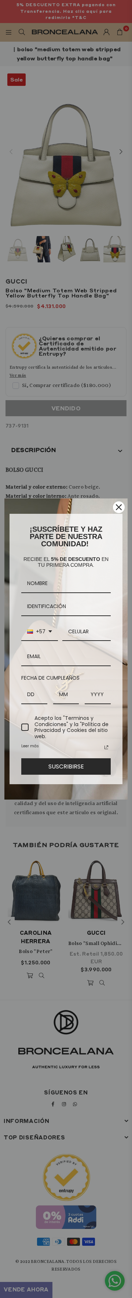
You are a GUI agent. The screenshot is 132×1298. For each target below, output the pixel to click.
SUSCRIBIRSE (66, 766)
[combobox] (39, 632)
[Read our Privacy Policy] (106, 747)
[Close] (119, 507)
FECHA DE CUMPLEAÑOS (50, 678)
